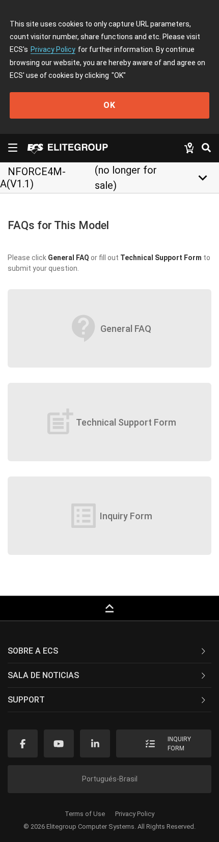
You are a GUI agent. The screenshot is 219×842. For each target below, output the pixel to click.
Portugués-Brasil (110, 779)
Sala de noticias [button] (43, 675)
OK (109, 105)
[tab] (109, 651)
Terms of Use (85, 814)
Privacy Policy (53, 49)
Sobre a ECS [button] (33, 651)
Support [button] (26, 700)
